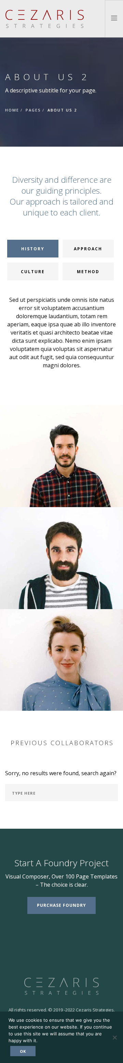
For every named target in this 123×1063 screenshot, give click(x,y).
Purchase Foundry (61, 905)
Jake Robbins (62, 503)
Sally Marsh (61, 707)
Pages (33, 110)
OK (23, 1051)
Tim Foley (62, 605)
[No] (114, 1037)
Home (12, 110)
